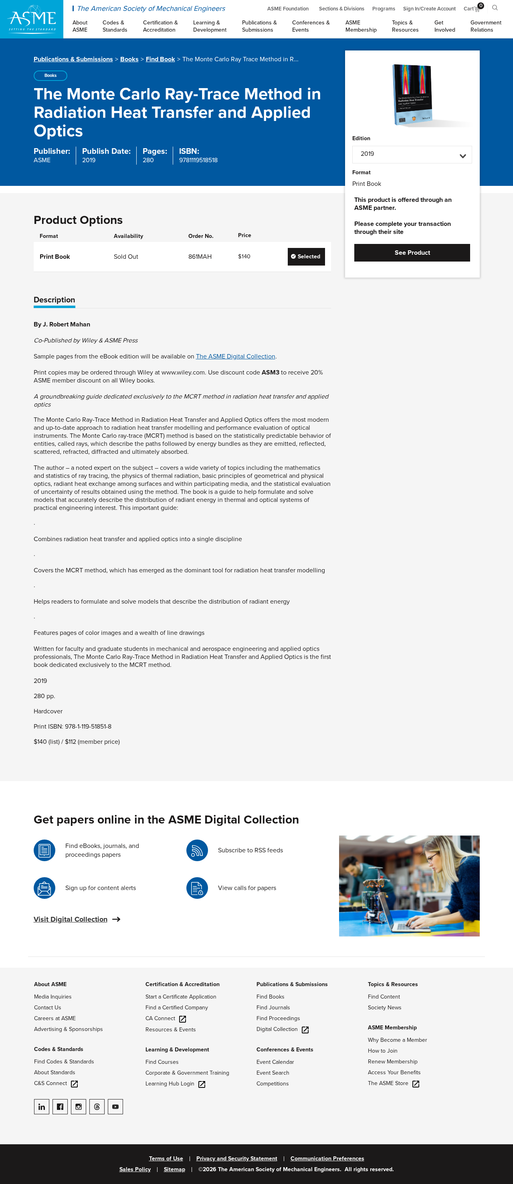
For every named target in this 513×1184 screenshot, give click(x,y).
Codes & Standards (58, 1049)
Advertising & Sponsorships (68, 1029)
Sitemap (174, 1169)
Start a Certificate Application (180, 996)
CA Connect (160, 1018)
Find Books (270, 996)
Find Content (384, 996)
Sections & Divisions (341, 9)
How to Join (383, 1050)
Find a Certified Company (176, 1007)
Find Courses (162, 1062)
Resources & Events (170, 1029)
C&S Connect (50, 1083)
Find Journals (273, 1007)
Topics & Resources (393, 984)
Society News (385, 1007)
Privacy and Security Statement (236, 1158)
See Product (412, 253)
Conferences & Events (284, 1049)
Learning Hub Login (169, 1083)
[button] (412, 154)
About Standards (54, 1072)
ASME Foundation (288, 9)
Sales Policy (135, 1169)
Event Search (272, 1072)
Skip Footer (16, 972)
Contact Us (47, 1007)
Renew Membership (393, 1061)
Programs (383, 9)
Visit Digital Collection (70, 919)
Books (129, 59)
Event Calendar (275, 1062)
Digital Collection (277, 1029)
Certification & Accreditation (182, 984)
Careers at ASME (55, 1018)
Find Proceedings (278, 1018)
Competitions (272, 1083)
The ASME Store (388, 1083)
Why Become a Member (397, 1040)
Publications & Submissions (73, 59)
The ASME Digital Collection (235, 356)
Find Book (160, 59)
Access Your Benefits (394, 1072)
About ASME (50, 984)
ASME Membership (392, 1027)
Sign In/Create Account (429, 9)
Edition (361, 138)
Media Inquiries (53, 996)
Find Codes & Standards (64, 1061)
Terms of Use (166, 1158)
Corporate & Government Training (187, 1072)
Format (361, 172)
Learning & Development (177, 1049)
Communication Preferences (327, 1158)
